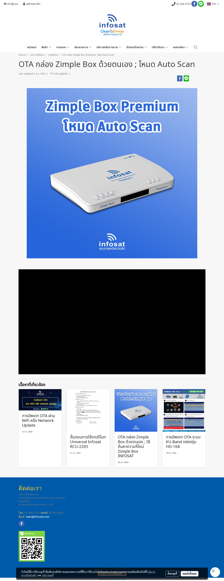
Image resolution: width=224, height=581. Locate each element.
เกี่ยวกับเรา (159, 47)
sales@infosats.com (37, 516)
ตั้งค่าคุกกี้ (172, 573)
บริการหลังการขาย (107, 47)
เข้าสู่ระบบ (12, 4)
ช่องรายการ (81, 47)
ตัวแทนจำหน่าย (135, 47)
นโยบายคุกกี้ (48, 575)
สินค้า (45, 47)
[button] (195, 47)
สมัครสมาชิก (32, 4)
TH (213, 4)
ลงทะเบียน (179, 47)
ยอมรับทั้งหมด (189, 573)
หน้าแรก (31, 47)
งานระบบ (61, 47)
